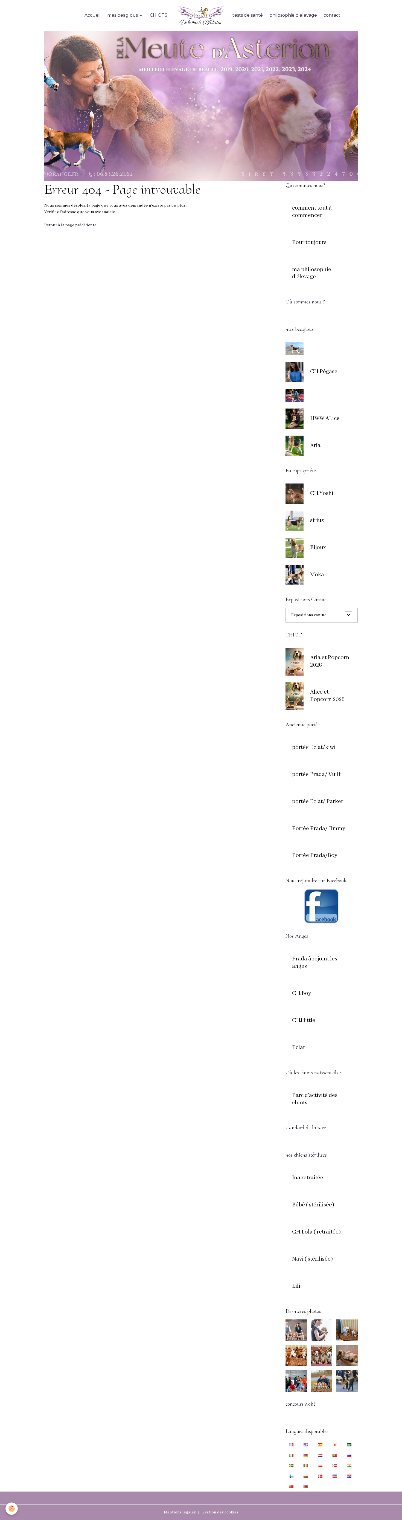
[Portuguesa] (334, 1455)
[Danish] (320, 1476)
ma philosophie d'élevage (311, 273)
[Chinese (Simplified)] (291, 1486)
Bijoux (318, 547)
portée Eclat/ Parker (317, 801)
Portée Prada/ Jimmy (318, 828)
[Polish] (320, 1465)
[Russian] (349, 1455)
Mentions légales (180, 1512)
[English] (305, 1445)
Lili (296, 1286)
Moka (317, 574)
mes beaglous (123, 15)
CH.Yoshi (321, 493)
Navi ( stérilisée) (312, 1259)
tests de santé (247, 15)
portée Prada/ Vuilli (317, 774)
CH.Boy (301, 993)
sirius (317, 520)
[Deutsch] (305, 1455)
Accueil (93, 15)
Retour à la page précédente (70, 225)
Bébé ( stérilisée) (313, 1205)
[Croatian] (349, 1476)
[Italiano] (291, 1455)
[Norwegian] (334, 1465)
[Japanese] (334, 1445)
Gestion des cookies (220, 1512)
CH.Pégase (323, 371)
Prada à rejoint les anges (314, 963)
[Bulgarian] (305, 1476)
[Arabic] (349, 1445)
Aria (315, 445)
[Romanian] (305, 1465)
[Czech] (334, 1476)
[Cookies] (11, 1508)
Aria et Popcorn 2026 (329, 661)
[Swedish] (291, 1465)
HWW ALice (325, 418)
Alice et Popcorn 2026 (327, 696)
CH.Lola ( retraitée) (316, 1232)
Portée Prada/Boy (314, 855)
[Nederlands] (320, 1455)
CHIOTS (158, 15)
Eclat (298, 1047)
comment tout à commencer (312, 212)
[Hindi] (349, 1465)
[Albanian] (305, 1486)
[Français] (291, 1445)
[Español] (320, 1445)
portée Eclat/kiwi (314, 747)
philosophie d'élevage (293, 15)
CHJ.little (303, 1020)
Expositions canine (309, 615)
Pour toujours (309, 242)
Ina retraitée (307, 1178)
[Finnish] (291, 1476)
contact (332, 15)
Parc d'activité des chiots (314, 1099)
